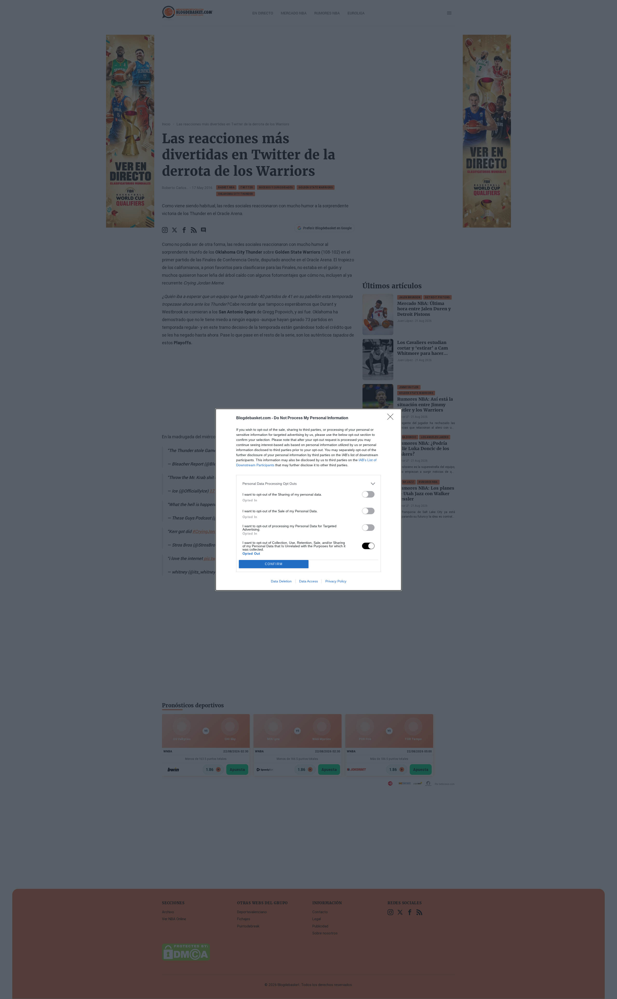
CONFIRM (274, 564)
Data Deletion (281, 581)
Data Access (308, 581)
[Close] (391, 418)
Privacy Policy (335, 581)
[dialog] (308, 499)
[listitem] (308, 483)
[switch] (368, 494)
